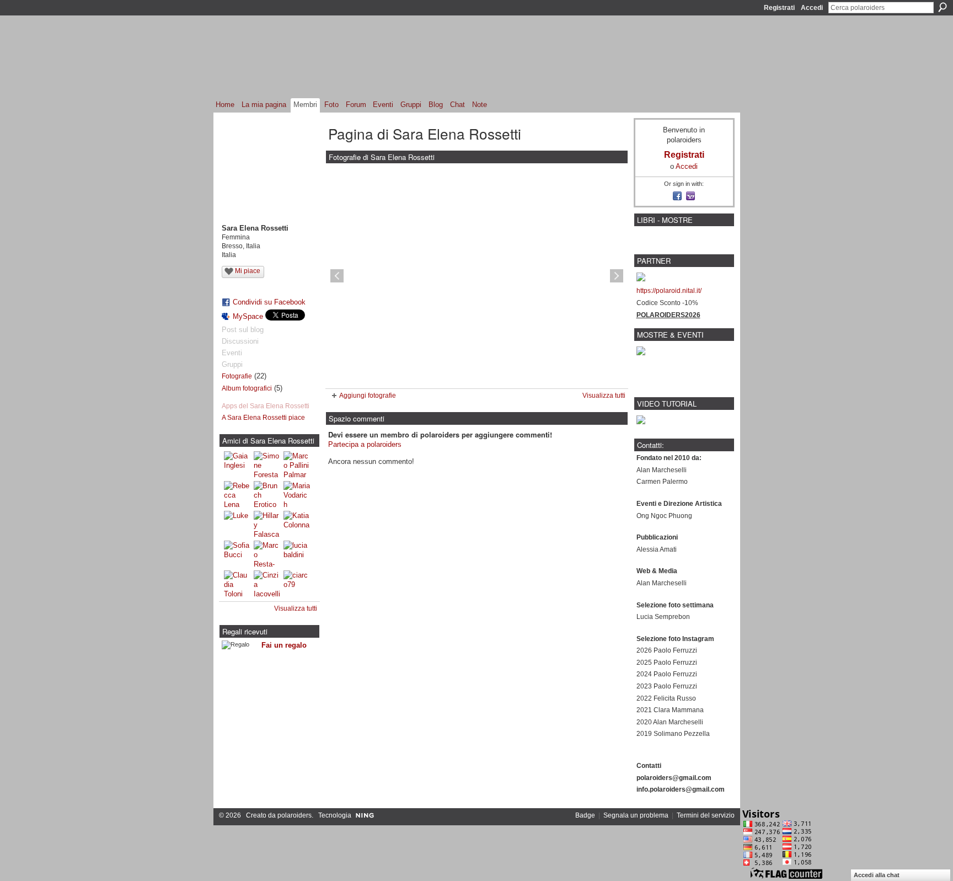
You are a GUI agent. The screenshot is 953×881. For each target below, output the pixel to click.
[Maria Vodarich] (296, 494)
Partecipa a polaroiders (364, 444)
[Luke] (237, 524)
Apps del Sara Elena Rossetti (265, 406)
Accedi (812, 8)
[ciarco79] (296, 583)
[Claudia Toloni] (237, 583)
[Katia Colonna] (296, 524)
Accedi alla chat (877, 875)
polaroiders (294, 815)
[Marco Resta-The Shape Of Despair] (267, 554)
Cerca (942, 7)
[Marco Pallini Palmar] (296, 464)
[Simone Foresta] (267, 464)
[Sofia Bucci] (237, 554)
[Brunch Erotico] (267, 494)
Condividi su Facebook (269, 302)
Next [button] (616, 275)
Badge (585, 815)
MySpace (248, 316)
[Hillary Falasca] (267, 524)
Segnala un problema (635, 815)
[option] (477, 275)
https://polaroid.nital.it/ (669, 291)
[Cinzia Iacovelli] (267, 583)
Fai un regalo (284, 645)
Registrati (779, 8)
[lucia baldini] (296, 554)
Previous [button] (337, 275)
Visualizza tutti (295, 608)
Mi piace (247, 271)
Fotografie (237, 376)
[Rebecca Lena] (237, 494)
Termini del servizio (706, 815)
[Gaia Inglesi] (237, 464)
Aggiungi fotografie (367, 395)
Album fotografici (247, 388)
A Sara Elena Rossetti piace (263, 417)
